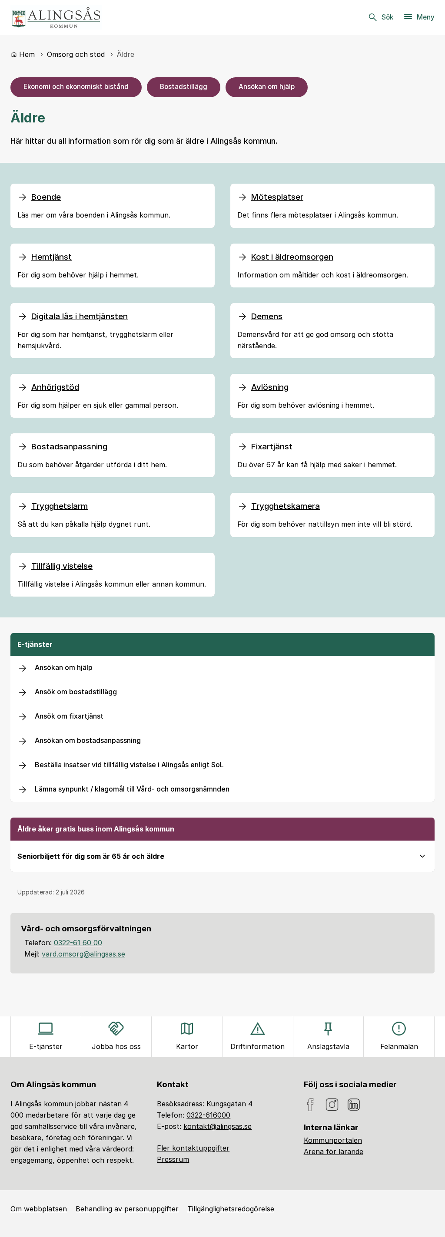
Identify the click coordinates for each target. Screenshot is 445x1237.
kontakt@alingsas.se (217, 1126)
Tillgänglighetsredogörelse (230, 1208)
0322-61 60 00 (78, 942)
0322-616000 (208, 1115)
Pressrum (173, 1159)
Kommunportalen (333, 1140)
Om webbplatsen (38, 1208)
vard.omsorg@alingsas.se (83, 954)
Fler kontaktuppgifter (193, 1148)
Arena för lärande (333, 1151)
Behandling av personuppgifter (127, 1208)
